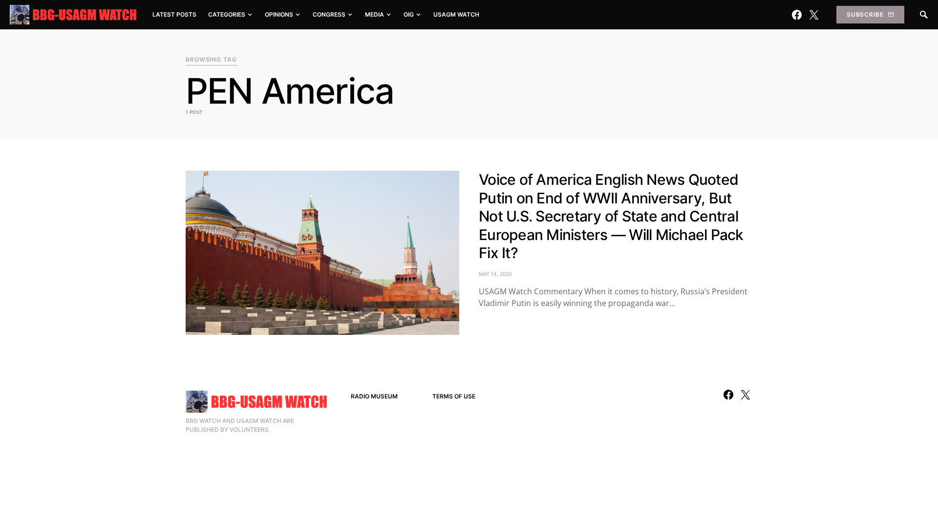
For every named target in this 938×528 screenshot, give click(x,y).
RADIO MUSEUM (374, 396)
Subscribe (865, 14)
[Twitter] (814, 15)
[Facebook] (797, 15)
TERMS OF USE (453, 396)
